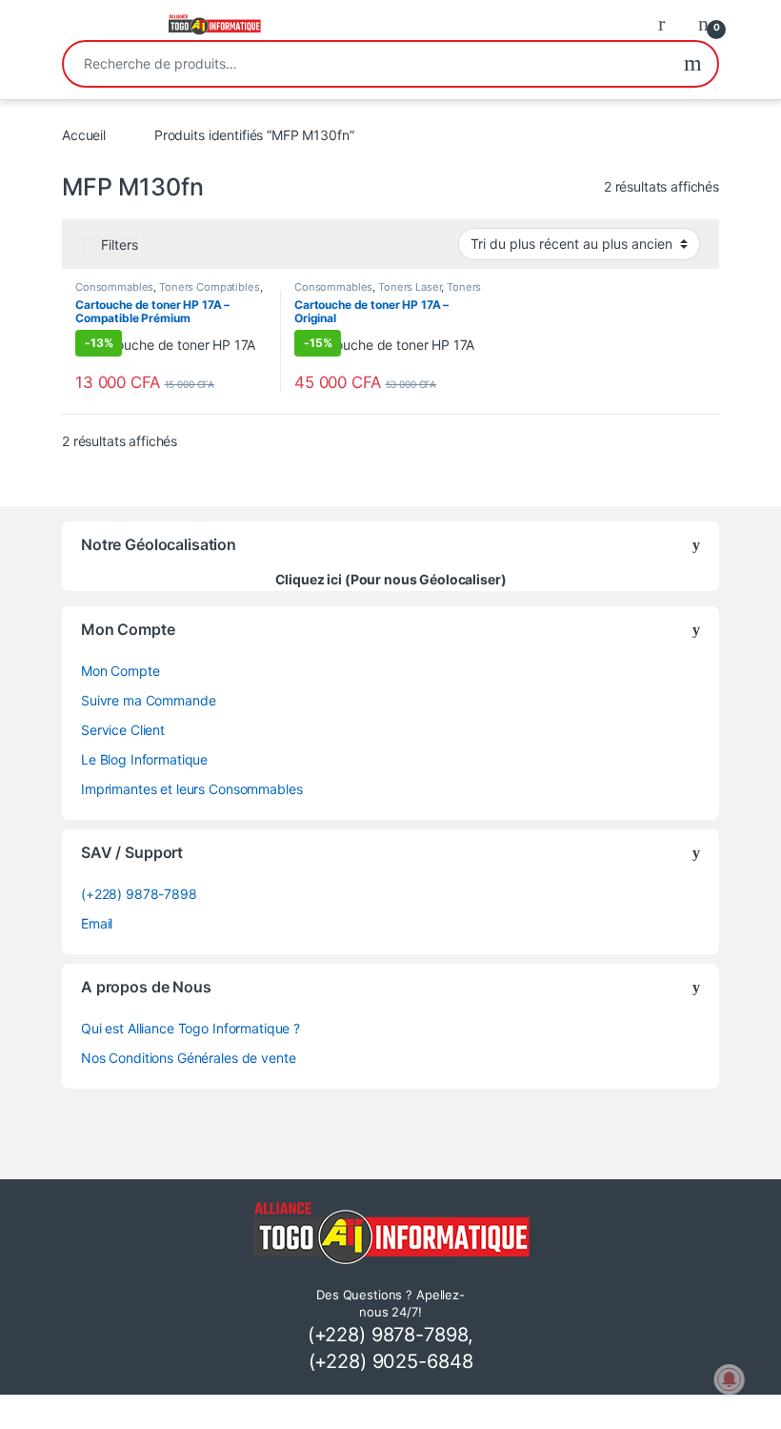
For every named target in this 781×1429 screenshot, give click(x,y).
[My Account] (668, 22)
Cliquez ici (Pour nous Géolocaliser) (391, 579)
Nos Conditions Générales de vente (188, 1058)
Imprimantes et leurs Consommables (191, 789)
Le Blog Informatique (144, 759)
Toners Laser (409, 287)
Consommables (114, 287)
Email (96, 923)
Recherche (693, 64)
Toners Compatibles (209, 287)
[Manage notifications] (729, 1379)
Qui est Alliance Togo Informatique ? (190, 1028)
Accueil (84, 135)
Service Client (123, 730)
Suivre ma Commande (148, 700)
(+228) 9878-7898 (139, 894)
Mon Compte (120, 671)
